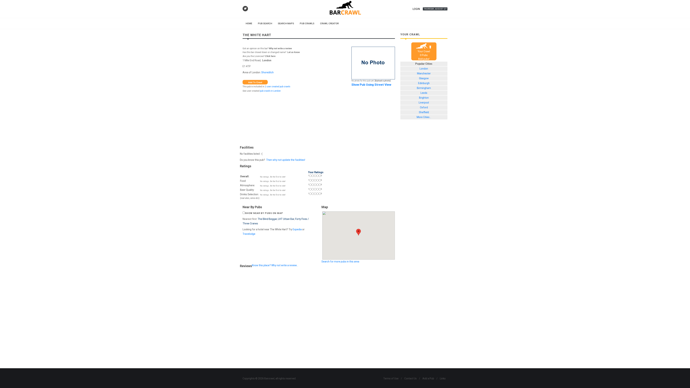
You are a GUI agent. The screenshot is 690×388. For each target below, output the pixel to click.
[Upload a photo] (382, 81)
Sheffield (424, 112)
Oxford (424, 107)
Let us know (293, 52)
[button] (358, 232)
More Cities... (424, 117)
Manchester (424, 73)
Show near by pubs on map (264, 213)
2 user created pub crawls (277, 86)
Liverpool (424, 102)
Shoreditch (267, 72)
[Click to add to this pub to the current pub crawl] (255, 81)
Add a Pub (428, 378)
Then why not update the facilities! (285, 159)
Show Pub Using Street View (371, 84)
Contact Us (410, 378)
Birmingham (424, 88)
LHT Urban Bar (286, 219)
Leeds (423, 92)
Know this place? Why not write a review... (275, 265)
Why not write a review (280, 48)
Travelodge (249, 233)
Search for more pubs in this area (340, 261)
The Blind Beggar (267, 219)
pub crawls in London (270, 91)
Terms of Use (391, 378)
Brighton (424, 97)
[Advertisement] (319, 118)
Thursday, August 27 (435, 9)
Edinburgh (424, 83)
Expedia (297, 229)
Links (443, 378)
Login (416, 9)
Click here (270, 56)
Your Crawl (424, 51)
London (266, 60)
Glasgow (424, 78)
